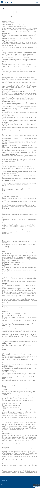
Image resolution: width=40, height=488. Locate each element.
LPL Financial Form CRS (3, 480)
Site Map (1, 484)
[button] (36, 2)
